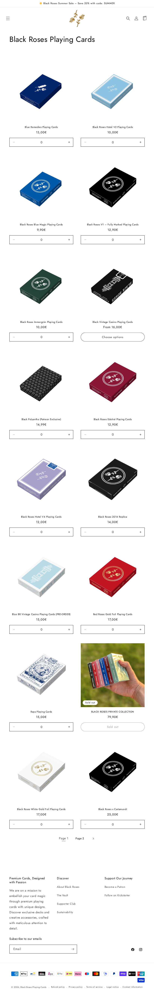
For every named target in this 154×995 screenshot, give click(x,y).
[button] (8, 18)
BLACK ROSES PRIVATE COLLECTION (112, 711)
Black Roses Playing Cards (33, 987)
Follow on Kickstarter (117, 895)
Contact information (133, 986)
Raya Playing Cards (41, 711)
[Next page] (93, 838)
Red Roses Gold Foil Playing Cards (112, 614)
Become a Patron (115, 887)
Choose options (112, 337)
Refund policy (58, 986)
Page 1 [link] (63, 838)
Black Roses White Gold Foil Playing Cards (41, 809)
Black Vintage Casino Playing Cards (113, 322)
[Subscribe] (73, 949)
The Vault (62, 895)
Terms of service (94, 986)
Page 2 (79, 838)
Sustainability (65, 912)
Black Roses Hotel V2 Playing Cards (113, 127)
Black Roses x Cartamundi (112, 809)
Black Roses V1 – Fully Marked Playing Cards (113, 224)
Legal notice (112, 986)
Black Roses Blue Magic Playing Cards (41, 224)
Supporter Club (66, 904)
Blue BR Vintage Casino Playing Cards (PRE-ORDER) (41, 614)
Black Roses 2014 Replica (112, 517)
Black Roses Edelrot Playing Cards (113, 419)
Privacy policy (76, 986)
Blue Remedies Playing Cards (41, 127)
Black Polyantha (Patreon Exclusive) (41, 419)
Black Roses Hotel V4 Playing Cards (41, 517)
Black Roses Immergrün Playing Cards (41, 322)
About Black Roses (68, 887)
